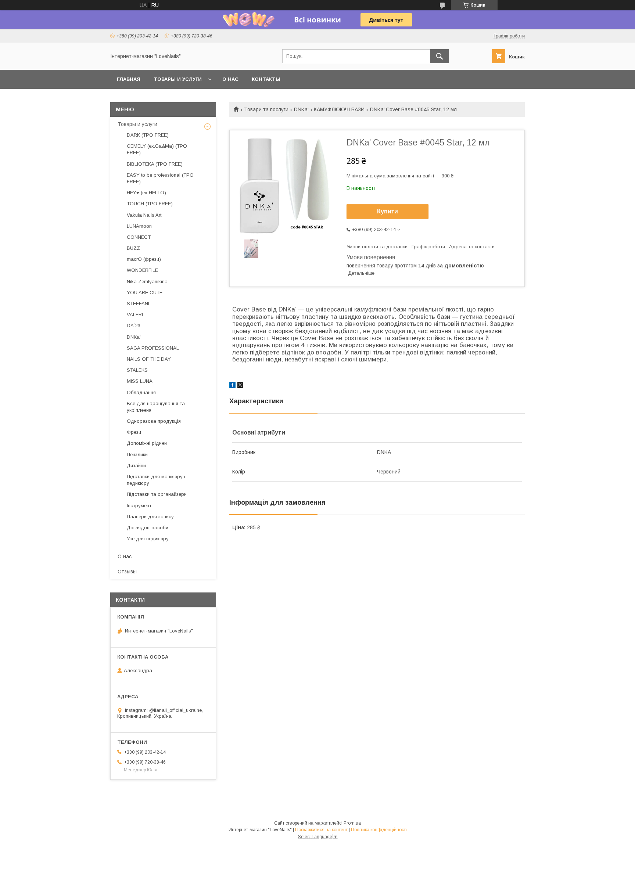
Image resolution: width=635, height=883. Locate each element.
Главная (128, 79)
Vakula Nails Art (144, 215)
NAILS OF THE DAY (149, 359)
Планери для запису (150, 516)
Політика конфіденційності (379, 829)
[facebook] (232, 386)
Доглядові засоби (147, 527)
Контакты (266, 79)
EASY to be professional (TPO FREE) (160, 178)
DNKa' (301, 109)
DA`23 (133, 325)
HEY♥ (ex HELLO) (146, 192)
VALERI (135, 314)
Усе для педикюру (148, 538)
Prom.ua (352, 823)
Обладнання (141, 392)
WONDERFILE (142, 270)
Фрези (134, 432)
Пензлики (137, 454)
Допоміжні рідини (147, 443)
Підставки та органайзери (157, 494)
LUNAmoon (139, 226)
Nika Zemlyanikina (147, 281)
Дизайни (136, 465)
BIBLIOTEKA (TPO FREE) (155, 164)
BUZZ (133, 248)
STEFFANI (138, 303)
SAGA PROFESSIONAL (153, 348)
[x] (240, 386)
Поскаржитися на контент (321, 829)
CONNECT (139, 237)
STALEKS (137, 370)
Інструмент (139, 505)
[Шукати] (439, 56)
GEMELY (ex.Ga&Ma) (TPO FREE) (157, 149)
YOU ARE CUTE (144, 292)
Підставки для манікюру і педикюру (156, 480)
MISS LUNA (140, 381)
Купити (387, 211)
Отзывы (127, 571)
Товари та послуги (266, 109)
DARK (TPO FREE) (148, 135)
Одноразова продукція (154, 421)
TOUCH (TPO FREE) (150, 203)
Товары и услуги (178, 79)
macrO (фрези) (144, 259)
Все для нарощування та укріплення (156, 407)
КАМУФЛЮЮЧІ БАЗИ (339, 109)
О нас (230, 79)
